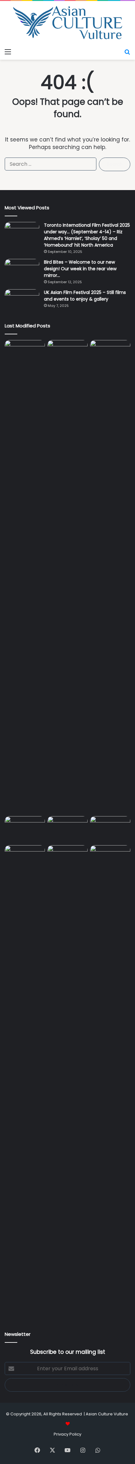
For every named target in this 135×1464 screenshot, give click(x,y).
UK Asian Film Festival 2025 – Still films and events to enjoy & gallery (85, 295)
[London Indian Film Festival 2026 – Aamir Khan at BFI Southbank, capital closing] (67, 1082)
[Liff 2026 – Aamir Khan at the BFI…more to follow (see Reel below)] (110, 829)
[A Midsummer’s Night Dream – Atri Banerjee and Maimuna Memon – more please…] (25, 856)
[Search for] (127, 52)
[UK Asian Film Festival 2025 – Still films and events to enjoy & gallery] (22, 301)
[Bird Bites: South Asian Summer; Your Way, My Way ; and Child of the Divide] (110, 856)
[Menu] (8, 52)
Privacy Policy (67, 1434)
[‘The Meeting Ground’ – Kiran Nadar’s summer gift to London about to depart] (67, 577)
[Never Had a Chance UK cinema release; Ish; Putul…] (110, 577)
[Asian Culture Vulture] (67, 23)
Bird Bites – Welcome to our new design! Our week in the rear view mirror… (80, 268)
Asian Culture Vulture (107, 1414)
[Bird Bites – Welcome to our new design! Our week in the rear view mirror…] (22, 271)
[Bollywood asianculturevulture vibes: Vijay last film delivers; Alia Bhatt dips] (25, 827)
